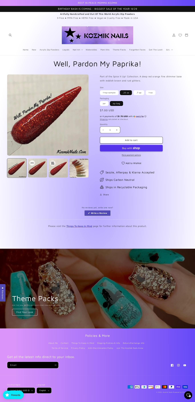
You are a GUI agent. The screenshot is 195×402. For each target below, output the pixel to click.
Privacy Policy (78, 348)
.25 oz (126, 92)
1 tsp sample (110, 93)
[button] (10, 35)
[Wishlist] (180, 35)
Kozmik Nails (167, 392)
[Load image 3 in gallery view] (58, 168)
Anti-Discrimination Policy (100, 348)
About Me (53, 343)
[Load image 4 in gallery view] (79, 168)
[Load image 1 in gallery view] (16, 168)
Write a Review (100, 214)
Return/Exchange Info (133, 343)
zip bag (116, 103)
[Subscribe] (55, 365)
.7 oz (138, 92)
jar (105, 104)
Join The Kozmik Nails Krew (129, 348)
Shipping (104, 119)
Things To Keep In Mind (79, 226)
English (43, 390)
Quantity (104, 124)
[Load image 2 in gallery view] (37, 168)
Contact (64, 343)
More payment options (131, 155)
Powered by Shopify (180, 392)
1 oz (152, 93)
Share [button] (106, 194)
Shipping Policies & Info (108, 343)
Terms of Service (60, 348)
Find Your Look (24, 312)
